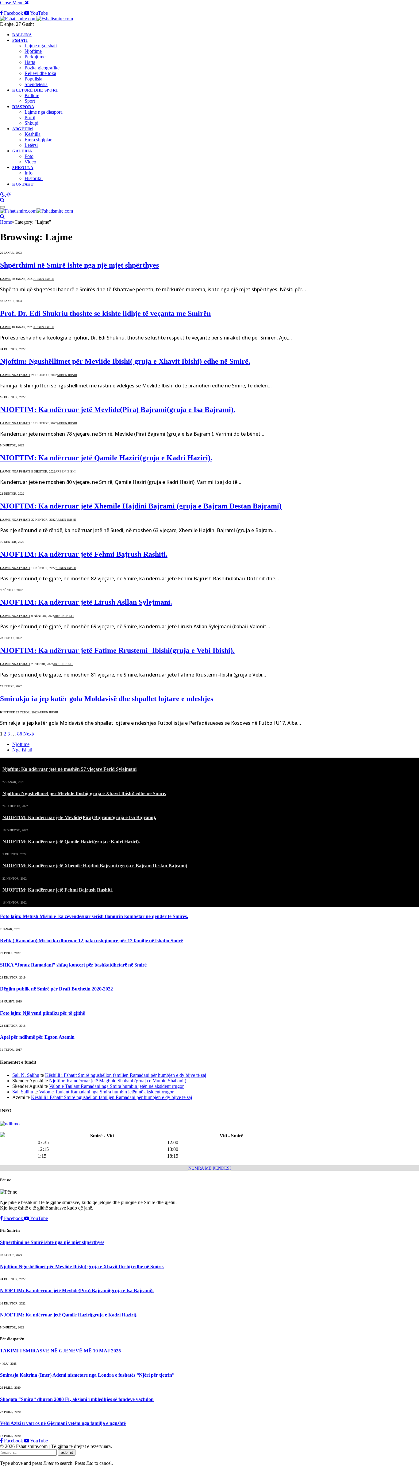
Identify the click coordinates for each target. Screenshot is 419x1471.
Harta (30, 62)
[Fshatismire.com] (36, 18)
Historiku (34, 178)
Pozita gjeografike (42, 67)
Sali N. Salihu (25, 1075)
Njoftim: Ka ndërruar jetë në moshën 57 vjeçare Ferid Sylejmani (69, 769)
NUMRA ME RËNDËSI (209, 1168)
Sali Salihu (22, 1091)
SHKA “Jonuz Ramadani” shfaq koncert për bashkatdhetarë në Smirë (73, 964)
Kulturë (32, 95)
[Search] (2, 199)
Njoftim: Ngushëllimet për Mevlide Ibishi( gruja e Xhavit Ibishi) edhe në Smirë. (125, 361)
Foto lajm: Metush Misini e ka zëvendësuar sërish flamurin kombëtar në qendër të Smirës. (94, 916)
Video (30, 161)
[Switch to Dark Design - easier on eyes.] (3, 194)
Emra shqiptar (38, 139)
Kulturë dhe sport (35, 90)
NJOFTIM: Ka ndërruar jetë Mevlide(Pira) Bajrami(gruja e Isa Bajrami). (117, 410)
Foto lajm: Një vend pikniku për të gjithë (42, 1013)
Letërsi (31, 145)
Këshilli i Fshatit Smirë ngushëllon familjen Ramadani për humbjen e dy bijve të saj (125, 1075)
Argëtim (22, 129)
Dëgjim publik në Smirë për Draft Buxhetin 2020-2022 (56, 988)
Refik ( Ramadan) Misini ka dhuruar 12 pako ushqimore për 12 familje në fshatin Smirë (91, 940)
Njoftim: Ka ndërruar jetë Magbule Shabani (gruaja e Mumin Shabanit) (117, 1080)
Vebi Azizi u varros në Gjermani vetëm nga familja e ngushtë (63, 1423)
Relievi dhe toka (40, 73)
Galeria (22, 151)
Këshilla (32, 134)
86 (19, 733)
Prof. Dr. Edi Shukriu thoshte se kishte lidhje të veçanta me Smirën (105, 313)
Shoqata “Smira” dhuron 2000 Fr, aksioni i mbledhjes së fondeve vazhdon (77, 1399)
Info (29, 172)
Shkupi (31, 123)
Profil (30, 117)
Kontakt (23, 184)
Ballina (22, 35)
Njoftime (33, 51)
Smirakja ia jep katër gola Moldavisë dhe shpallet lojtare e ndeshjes (106, 699)
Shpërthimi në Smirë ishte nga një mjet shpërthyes (79, 265)
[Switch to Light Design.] (8, 194)
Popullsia (33, 78)
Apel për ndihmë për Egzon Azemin (37, 1037)
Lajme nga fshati (41, 45)
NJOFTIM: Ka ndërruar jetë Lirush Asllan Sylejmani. (86, 602)
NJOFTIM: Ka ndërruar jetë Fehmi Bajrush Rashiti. (83, 554)
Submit (66, 1452)
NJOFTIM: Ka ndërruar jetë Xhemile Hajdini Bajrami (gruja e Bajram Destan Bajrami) (141, 506)
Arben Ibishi (43, 278)
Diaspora (23, 106)
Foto (29, 156)
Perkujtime (35, 56)
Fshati (20, 40)
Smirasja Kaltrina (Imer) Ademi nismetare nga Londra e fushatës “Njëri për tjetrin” (87, 1375)
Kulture (7, 712)
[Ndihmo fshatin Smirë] (10, 1123)
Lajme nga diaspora (44, 112)
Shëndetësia (36, 84)
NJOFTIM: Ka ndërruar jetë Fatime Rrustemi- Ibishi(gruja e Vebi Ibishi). (117, 650)
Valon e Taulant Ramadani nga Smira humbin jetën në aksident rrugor (116, 1086)
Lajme (5, 278)
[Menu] (2, 207)
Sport (30, 101)
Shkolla (22, 167)
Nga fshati (22, 749)
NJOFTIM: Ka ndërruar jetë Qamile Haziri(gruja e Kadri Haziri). (106, 458)
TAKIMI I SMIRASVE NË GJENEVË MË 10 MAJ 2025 (60, 1350)
